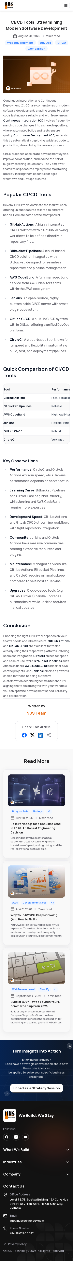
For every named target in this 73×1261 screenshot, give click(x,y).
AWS (15, 902)
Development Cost (34, 902)
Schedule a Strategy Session (36, 1088)
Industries (12, 1161)
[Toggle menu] (66, 6)
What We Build (16, 1149)
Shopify (44, 989)
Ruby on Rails (20, 811)
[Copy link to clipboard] (48, 735)
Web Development (23, 989)
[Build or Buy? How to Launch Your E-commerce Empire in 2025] (36, 989)
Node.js (38, 811)
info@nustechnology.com (27, 1221)
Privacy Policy (17, 1244)
